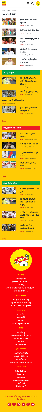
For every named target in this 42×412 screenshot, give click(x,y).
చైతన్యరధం (22, 26)
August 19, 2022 (29, 55)
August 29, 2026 (29, 87)
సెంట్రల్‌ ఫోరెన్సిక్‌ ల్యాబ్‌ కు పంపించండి (28, 60)
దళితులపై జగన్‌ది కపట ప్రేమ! (29, 144)
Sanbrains (37, 409)
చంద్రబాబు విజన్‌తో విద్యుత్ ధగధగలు (29, 154)
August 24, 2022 (29, 33)
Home (3, 10)
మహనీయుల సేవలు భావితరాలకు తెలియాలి (27, 226)
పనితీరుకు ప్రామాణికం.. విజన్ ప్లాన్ (29, 190)
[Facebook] (18, 404)
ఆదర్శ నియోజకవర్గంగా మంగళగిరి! (27, 135)
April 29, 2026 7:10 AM (31, 158)
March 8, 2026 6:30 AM (31, 169)
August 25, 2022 (29, 26)
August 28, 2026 (11, 103)
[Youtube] (33, 404)
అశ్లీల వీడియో (14, 10)
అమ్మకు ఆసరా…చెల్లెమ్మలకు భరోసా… (29, 164)
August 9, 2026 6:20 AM (31, 139)
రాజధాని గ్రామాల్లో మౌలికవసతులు (13, 100)
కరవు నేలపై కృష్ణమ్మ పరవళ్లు (29, 91)
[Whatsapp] (14, 404)
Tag (8, 10)
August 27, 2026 (29, 113)
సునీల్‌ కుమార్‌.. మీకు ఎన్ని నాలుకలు (28, 50)
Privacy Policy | (27, 396)
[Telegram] (9, 404)
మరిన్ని (4, 121)
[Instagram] (28, 404)
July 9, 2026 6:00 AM (31, 147)
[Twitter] (23, 404)
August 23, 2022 (29, 44)
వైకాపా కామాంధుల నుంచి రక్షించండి (28, 21)
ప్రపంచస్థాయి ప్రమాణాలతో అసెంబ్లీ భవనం (28, 109)
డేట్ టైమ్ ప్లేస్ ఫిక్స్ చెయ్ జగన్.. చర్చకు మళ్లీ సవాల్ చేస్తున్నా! (28, 81)
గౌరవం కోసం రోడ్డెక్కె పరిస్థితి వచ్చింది (29, 40)
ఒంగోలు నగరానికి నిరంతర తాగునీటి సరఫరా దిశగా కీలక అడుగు (29, 214)
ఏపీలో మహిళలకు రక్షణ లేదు (29, 30)
